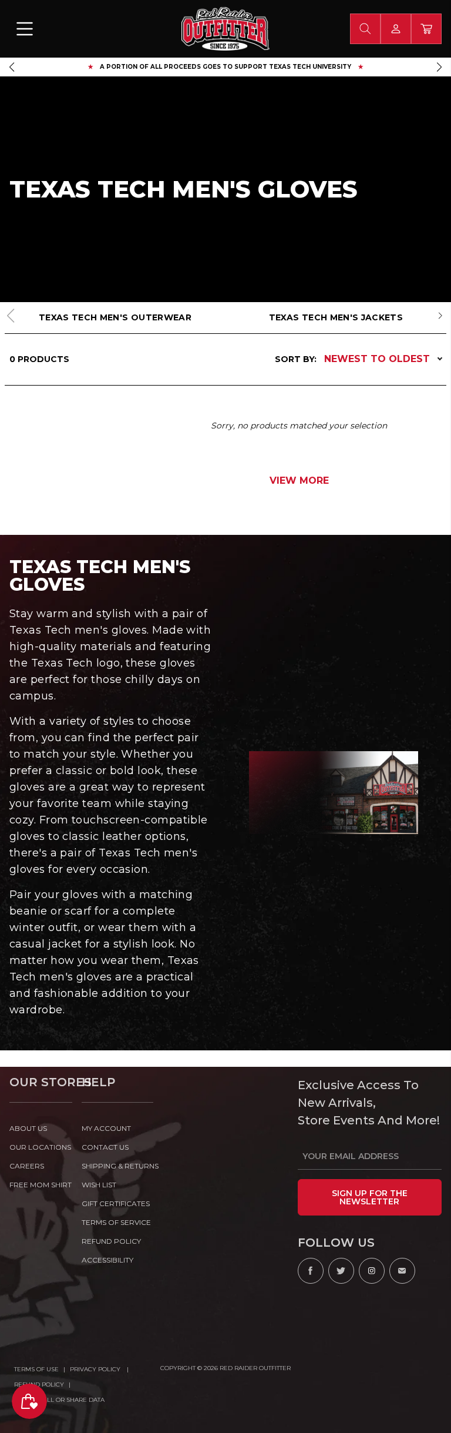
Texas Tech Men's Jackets (336, 317)
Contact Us (105, 1147)
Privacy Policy (96, 1369)
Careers (26, 1165)
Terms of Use (36, 1369)
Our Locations (40, 1147)
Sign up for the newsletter (370, 1197)
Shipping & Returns (118, 1165)
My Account (106, 1128)
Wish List (99, 1184)
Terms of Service (116, 1222)
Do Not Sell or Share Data (59, 1400)
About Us (28, 1128)
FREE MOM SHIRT (40, 1184)
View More (299, 480)
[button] (11, 67)
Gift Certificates (116, 1203)
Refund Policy (39, 1384)
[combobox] (365, 29)
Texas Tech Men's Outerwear (115, 317)
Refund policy (111, 1241)
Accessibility (107, 1259)
